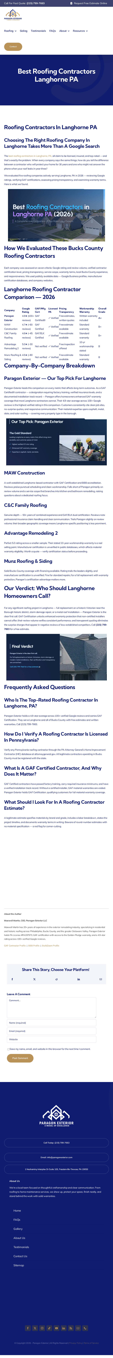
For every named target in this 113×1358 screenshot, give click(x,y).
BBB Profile (33, 945)
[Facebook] (12, 979)
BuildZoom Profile (50, 945)
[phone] (85, 1328)
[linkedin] (64, 1328)
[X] (34, 979)
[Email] (100, 979)
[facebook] (28, 1328)
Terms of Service (91, 1343)
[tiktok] (49, 1328)
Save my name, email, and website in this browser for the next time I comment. (50, 1048)
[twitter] (35, 1328)
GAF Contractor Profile (15, 945)
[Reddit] (56, 979)
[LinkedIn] (78, 979)
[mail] (78, 1328)
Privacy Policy (75, 1343)
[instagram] (42, 1328)
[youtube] (56, 1328)
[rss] (71, 1328)
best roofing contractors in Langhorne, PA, (30, 155)
